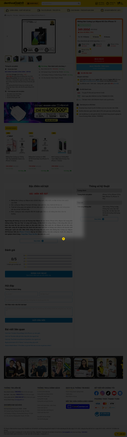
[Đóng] (63, 238)
